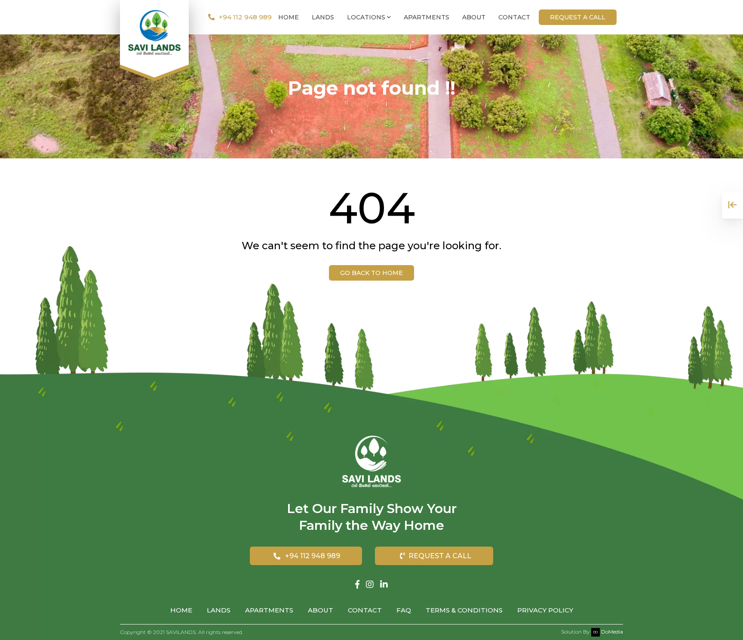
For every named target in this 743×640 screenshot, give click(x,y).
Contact (514, 17)
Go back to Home (371, 273)
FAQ (403, 610)
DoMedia (611, 631)
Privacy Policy (545, 610)
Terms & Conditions (464, 610)
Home (288, 17)
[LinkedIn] (384, 584)
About (473, 17)
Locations (367, 17)
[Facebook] (357, 584)
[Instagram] (370, 584)
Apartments (426, 17)
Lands (323, 17)
